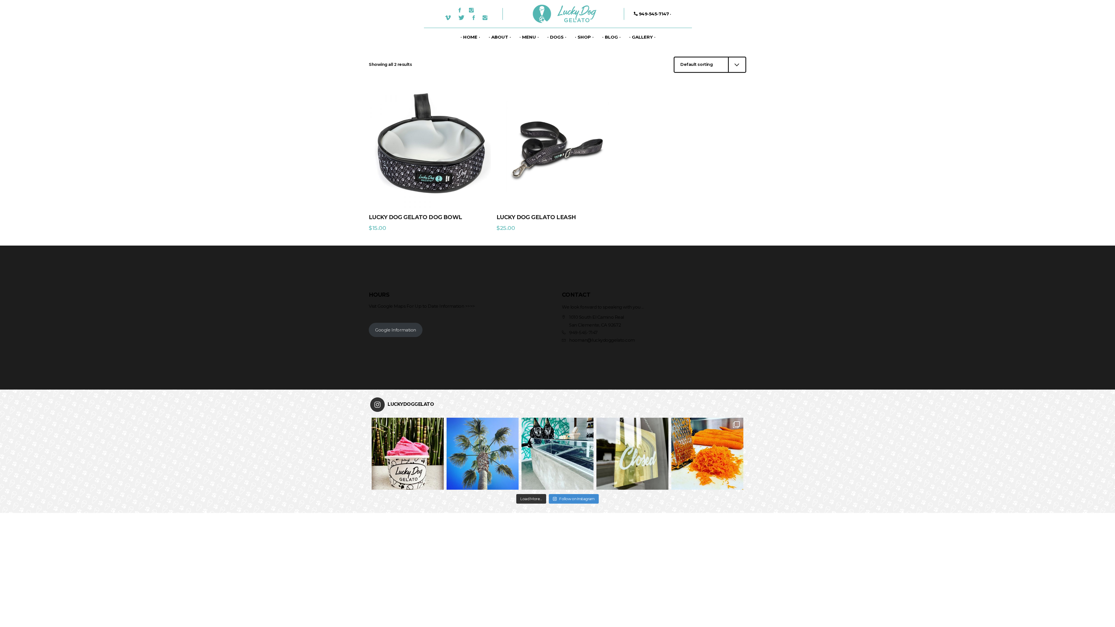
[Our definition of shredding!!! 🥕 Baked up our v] (707, 454)
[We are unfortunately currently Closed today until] (632, 454)
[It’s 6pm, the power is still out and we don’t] (557, 454)
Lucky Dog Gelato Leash (536, 217)
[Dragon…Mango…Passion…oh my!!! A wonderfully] (408, 454)
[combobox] (710, 64)
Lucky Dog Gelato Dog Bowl (415, 217)
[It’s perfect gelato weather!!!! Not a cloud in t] (483, 454)
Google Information (395, 330)
